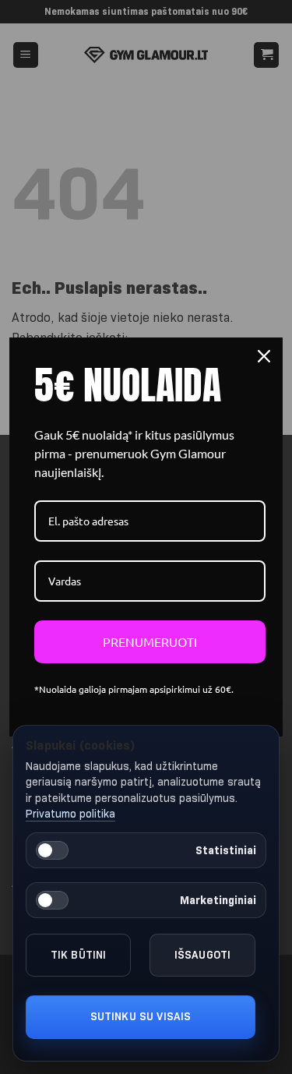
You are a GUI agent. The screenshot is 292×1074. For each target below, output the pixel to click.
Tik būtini (79, 955)
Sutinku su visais (141, 1016)
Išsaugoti (202, 955)
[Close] (264, 356)
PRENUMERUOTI (150, 641)
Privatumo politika (70, 814)
